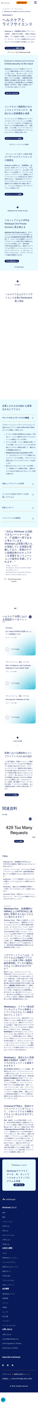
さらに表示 (19, 841)
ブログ (4, 1253)
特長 (3, 1213)
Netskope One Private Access (15, 232)
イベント (5, 1303)
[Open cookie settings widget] (3, 1400)
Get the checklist (12, 93)
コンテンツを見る (12, 795)
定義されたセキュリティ (10, 1267)
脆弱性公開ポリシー (20, 1374)
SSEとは (5, 1231)
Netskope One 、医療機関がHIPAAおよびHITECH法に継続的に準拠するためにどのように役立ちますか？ (19, 864)
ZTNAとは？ (6, 1240)
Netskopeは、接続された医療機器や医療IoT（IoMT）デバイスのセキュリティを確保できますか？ (19, 889)
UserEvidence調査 (20, 339)
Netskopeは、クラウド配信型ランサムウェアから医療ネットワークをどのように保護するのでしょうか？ (19, 881)
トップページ (6, 9)
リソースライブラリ (9, 1262)
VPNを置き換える (12, 261)
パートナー (6, 1321)
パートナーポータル (9, 1325)
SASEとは (5, 1226)
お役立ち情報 (7, 1248)
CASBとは (5, 1244)
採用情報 (5, 1298)
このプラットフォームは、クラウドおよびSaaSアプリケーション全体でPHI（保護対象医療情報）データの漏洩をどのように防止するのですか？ (19, 872)
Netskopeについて (9, 1207)
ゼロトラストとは (8, 1235)
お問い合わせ (21, 3)
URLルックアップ (8, 1285)
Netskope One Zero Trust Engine (17, 453)
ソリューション (18, 9)
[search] (30, 3)
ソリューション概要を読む (15, 48)
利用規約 (5, 1379)
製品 (3, 1217)
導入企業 (5, 1316)
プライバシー (6, 1374)
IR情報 (4, 1307)
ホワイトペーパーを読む (14, 138)
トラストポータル (8, 1280)
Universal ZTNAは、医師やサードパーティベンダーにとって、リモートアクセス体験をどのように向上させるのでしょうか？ (19, 896)
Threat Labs (6, 1276)
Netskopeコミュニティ (10, 1258)
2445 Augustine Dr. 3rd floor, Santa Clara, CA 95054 (12, 1346)
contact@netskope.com (10, 1339)
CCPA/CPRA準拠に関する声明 (21, 1379)
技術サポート (6, 1271)
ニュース (5, 1312)
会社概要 (5, 1289)
